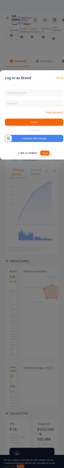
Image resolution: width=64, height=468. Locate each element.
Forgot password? (54, 112)
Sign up (59, 77)
